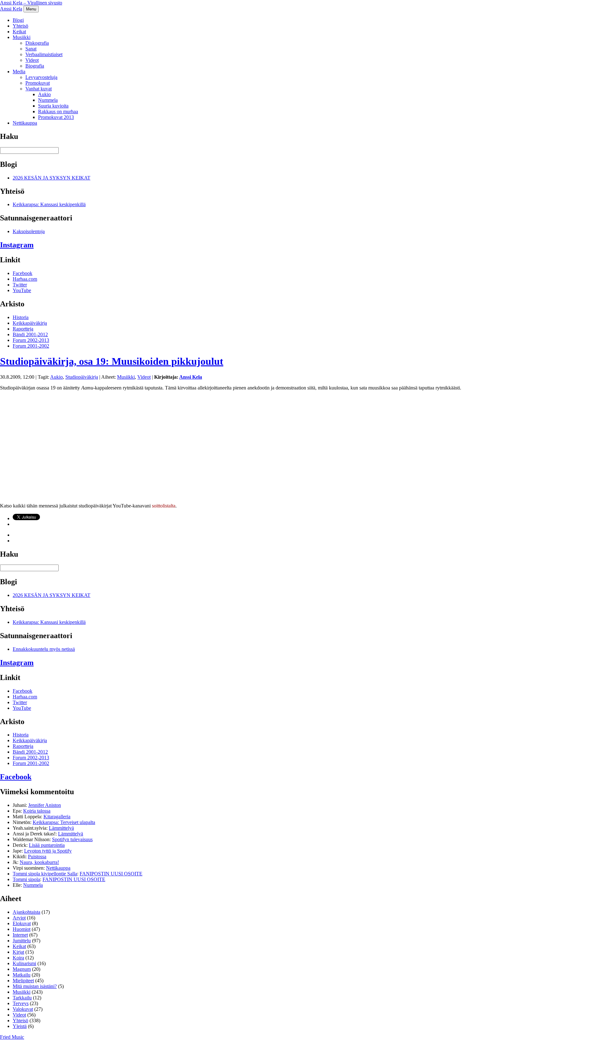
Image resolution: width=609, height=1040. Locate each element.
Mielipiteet (23, 980)
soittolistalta (163, 505)
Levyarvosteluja (41, 77)
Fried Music (12, 1037)
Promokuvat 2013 (56, 117)
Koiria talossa (36, 811)
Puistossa (37, 856)
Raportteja (23, 328)
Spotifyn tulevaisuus (72, 839)
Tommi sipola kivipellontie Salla (45, 873)
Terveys (21, 1003)
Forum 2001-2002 (31, 346)
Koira (18, 957)
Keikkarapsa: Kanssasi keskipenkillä (49, 204)
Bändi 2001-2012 (30, 334)
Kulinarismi (24, 963)
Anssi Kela (11, 8)
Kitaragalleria (56, 816)
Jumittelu (22, 940)
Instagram (17, 245)
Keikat (19, 31)
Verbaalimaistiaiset (43, 54)
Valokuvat (23, 1009)
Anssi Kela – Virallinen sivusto (31, 2)
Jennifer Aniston (44, 805)
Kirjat (18, 952)
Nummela (48, 100)
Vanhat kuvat (38, 88)
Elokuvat (22, 923)
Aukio (44, 94)
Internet (20, 935)
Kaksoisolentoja (29, 231)
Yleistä (20, 1026)
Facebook (22, 273)
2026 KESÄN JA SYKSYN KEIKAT (51, 177)
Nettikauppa (25, 123)
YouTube (22, 290)
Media (19, 71)
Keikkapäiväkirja (30, 323)
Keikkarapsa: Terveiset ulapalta (64, 822)
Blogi (18, 20)
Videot (32, 60)
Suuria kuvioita (53, 105)
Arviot (19, 917)
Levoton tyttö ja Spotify (48, 851)
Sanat (30, 48)
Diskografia (37, 43)
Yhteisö (20, 26)
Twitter (20, 284)
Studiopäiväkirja (81, 377)
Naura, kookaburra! (39, 862)
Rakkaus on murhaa (58, 111)
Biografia (34, 66)
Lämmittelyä (61, 828)
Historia (21, 317)
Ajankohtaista (26, 912)
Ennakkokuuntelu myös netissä (44, 649)
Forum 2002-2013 (31, 340)
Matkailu (21, 975)
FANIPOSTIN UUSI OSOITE (111, 873)
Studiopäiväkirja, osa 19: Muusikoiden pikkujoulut (111, 361)
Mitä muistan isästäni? (35, 986)
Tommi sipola (26, 879)
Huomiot (21, 929)
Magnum (22, 969)
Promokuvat (37, 83)
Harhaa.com (25, 279)
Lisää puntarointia (47, 845)
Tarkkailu (22, 997)
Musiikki (21, 37)
